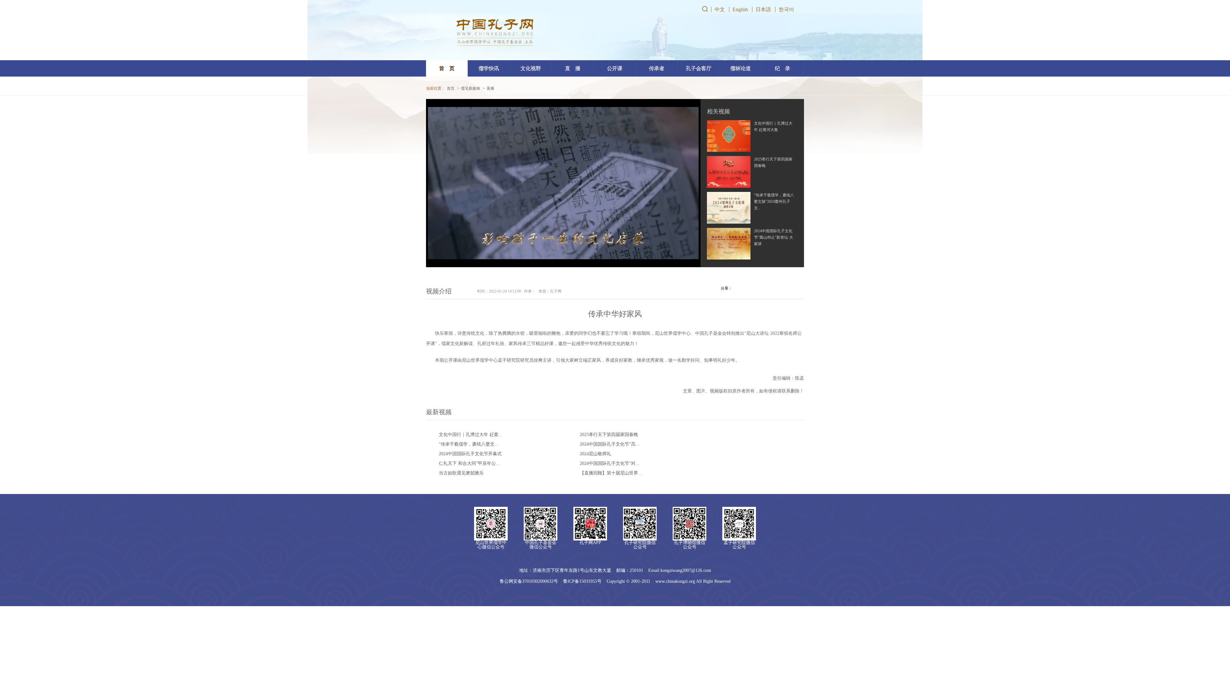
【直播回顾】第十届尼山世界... (611, 473)
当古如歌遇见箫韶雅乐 (461, 473)
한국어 (786, 9)
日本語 (763, 9)
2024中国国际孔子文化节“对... (609, 463)
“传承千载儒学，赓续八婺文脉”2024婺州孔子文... (774, 201)
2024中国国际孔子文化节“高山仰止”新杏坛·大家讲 (773, 237)
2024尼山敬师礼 (595, 453)
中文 (720, 9)
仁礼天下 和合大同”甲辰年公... (469, 463)
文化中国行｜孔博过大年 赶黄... (470, 434)
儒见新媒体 (470, 88)
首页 (451, 88)
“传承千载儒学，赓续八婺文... (468, 444)
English (740, 9)
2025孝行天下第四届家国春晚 (609, 434)
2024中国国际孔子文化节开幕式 (470, 453)
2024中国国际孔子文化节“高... (609, 444)
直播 (490, 88)
